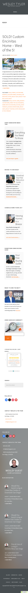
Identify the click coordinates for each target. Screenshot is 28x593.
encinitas (4, 94)
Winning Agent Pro (13, 585)
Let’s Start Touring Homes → (12, 237)
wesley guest (15, 96)
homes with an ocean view (8, 104)
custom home (19, 92)
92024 (9, 92)
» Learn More (8, 88)
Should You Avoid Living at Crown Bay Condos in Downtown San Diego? (13, 489)
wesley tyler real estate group (14, 109)
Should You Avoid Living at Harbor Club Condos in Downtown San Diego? (13, 518)
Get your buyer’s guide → (12, 158)
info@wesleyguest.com (10, 422)
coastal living (15, 100)
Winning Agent (21, 585)
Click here (18, 310)
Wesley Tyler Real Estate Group (14, 5)
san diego (19, 94)
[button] (9, 371)
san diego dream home (13, 106)
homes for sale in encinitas (17, 102)
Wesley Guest (14, 470)
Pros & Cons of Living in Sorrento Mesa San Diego (14, 546)
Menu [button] (15, 12)
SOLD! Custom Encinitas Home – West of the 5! (13, 43)
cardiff (13, 92)
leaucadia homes (11, 94)
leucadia (18, 104)
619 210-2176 (8, 419)
